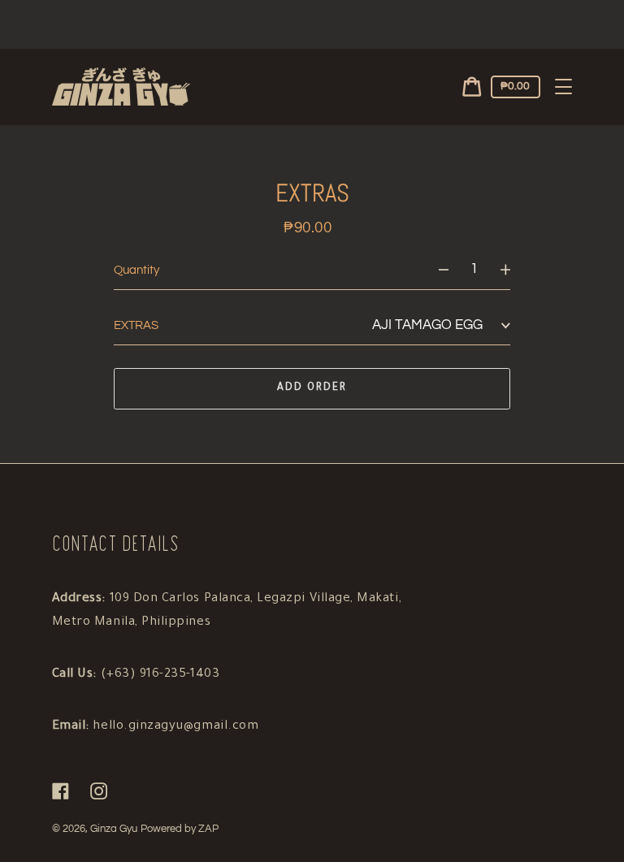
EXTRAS (136, 325)
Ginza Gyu (113, 829)
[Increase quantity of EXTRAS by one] (513, 270)
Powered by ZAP (180, 829)
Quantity (136, 270)
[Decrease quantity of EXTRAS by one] (436, 270)
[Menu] (563, 87)
